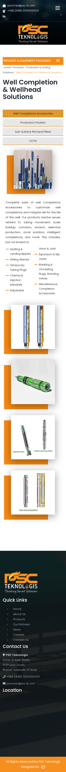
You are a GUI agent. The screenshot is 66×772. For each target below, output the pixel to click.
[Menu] (58, 8)
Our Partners (21, 624)
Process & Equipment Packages (27, 61)
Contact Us (21, 639)
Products (18, 67)
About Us (19, 614)
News (17, 629)
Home (7, 67)
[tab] (33, 113)
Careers (18, 634)
